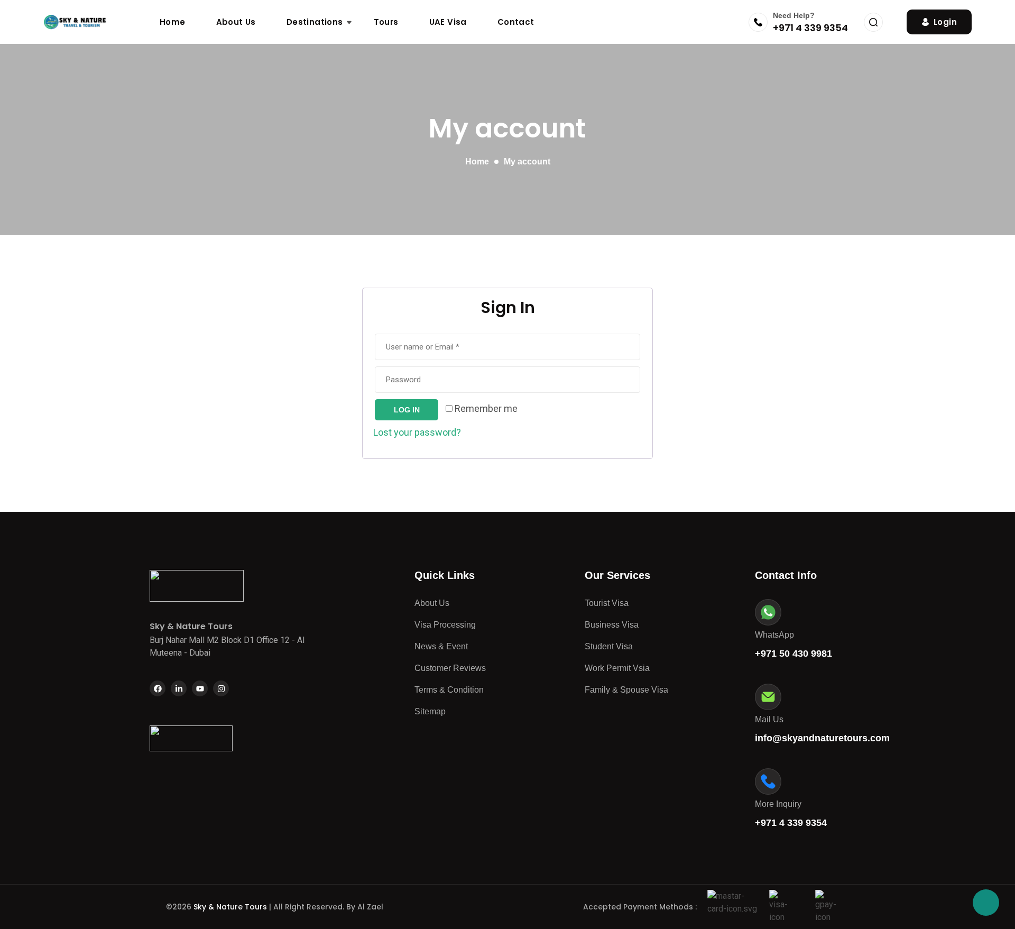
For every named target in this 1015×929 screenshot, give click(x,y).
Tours (386, 21)
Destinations (315, 21)
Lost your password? (417, 432)
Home (173, 21)
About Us (236, 21)
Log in (407, 410)
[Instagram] (221, 688)
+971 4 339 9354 (810, 27)
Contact (515, 21)
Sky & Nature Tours (231, 907)
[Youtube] (200, 688)
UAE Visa (448, 21)
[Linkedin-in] (179, 688)
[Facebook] (157, 688)
